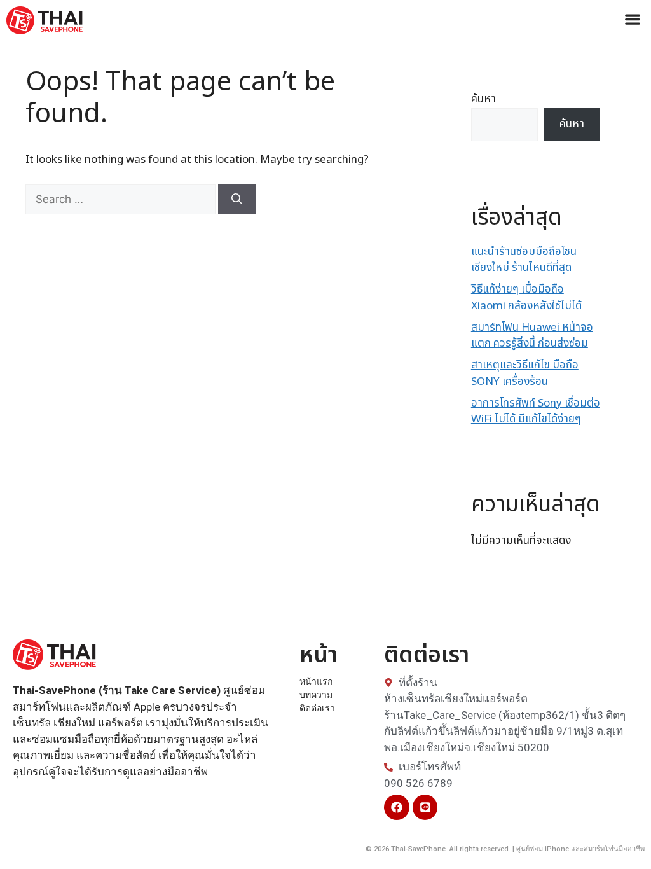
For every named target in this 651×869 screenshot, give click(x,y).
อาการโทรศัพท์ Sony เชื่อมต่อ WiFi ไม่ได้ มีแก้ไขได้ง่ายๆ (535, 411)
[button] (632, 18)
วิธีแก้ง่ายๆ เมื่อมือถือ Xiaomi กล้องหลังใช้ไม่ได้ (526, 297)
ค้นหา (483, 99)
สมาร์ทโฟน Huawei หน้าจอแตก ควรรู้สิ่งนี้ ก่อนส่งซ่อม (532, 335)
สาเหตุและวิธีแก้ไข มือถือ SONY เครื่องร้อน (525, 373)
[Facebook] (396, 807)
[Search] (237, 199)
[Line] (425, 807)
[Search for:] (121, 199)
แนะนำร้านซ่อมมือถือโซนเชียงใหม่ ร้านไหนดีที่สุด (524, 260)
